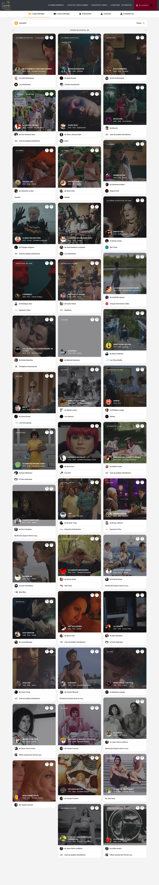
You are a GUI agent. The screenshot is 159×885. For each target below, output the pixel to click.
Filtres (139, 23)
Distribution (126, 5)
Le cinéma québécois (56, 5)
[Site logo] (6, 5)
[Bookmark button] (51, 37)
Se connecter (143, 5)
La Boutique (115, 5)
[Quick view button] (47, 37)
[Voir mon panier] (151, 5)
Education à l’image (99, 5)
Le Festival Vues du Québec (77, 5)
